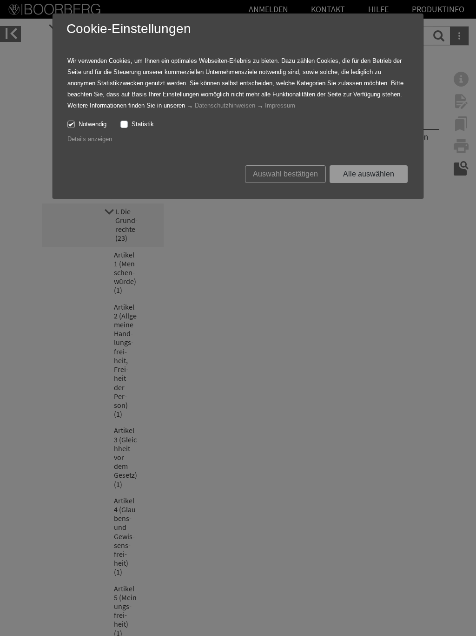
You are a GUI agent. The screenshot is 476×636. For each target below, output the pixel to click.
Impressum (280, 105)
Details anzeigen (89, 138)
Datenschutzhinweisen (225, 105)
